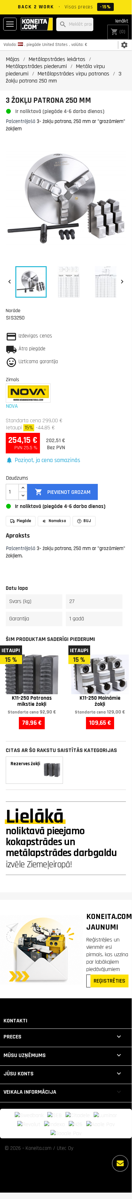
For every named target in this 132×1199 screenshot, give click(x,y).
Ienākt (121, 21)
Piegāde (24, 521)
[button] (43, 460)
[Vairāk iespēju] (120, 1163)
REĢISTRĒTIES (109, 981)
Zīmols (12, 379)
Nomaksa (57, 521)
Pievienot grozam (62, 492)
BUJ (87, 521)
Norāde (13, 310)
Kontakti (15, 1020)
